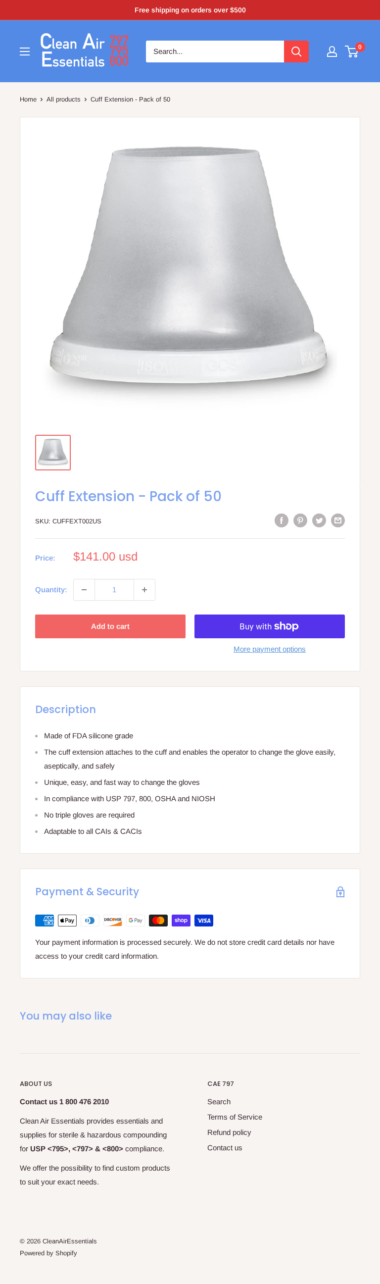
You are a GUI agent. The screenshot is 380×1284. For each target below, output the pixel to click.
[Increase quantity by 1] (144, 589)
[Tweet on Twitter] (319, 520)
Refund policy (229, 1132)
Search (219, 1101)
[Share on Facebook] (281, 520)
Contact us (224, 1147)
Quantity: (51, 589)
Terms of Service (234, 1117)
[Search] (296, 51)
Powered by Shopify (48, 1253)
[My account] (332, 51)
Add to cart (110, 626)
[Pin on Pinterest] (300, 520)
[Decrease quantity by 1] (84, 589)
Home (28, 99)
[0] (352, 51)
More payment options (270, 649)
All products (64, 99)
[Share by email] (338, 520)
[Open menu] (25, 51)
